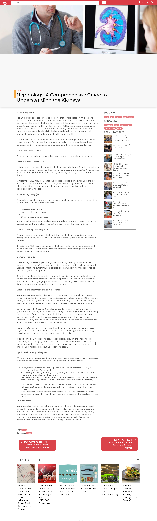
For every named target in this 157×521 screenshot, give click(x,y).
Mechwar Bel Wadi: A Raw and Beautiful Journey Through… (122, 138)
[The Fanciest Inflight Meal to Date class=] (89, 474)
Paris (112, 117)
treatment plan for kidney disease (52, 309)
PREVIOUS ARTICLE (37, 442)
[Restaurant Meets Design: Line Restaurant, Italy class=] (110, 474)
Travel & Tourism (110, 128)
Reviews (128, 125)
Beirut (107, 117)
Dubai (125, 117)
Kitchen (119, 128)
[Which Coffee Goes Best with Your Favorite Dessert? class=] (68, 474)
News (24, 430)
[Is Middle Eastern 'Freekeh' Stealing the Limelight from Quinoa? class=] (131, 474)
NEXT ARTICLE (123, 439)
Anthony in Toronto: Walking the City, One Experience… (122, 175)
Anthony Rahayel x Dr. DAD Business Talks (121, 194)
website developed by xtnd (78, 520)
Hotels (116, 125)
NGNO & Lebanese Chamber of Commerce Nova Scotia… (121, 167)
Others (131, 117)
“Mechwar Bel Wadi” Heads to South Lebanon (121, 147)
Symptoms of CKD (25, 181)
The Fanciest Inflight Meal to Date (88, 488)
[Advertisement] (78, 70)
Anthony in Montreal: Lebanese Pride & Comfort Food (122, 185)
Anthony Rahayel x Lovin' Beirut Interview (121, 213)
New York (118, 117)
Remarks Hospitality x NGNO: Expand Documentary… (122, 157)
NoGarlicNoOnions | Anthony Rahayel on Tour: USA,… (121, 223)
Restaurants (109, 125)
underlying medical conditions (37, 358)
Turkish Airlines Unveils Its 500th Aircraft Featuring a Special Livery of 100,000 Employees (47, 494)
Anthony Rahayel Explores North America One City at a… (121, 205)
